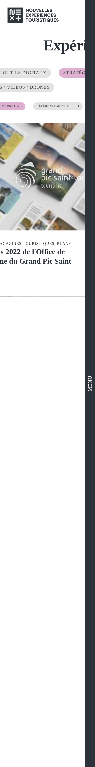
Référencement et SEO (55, 92)
